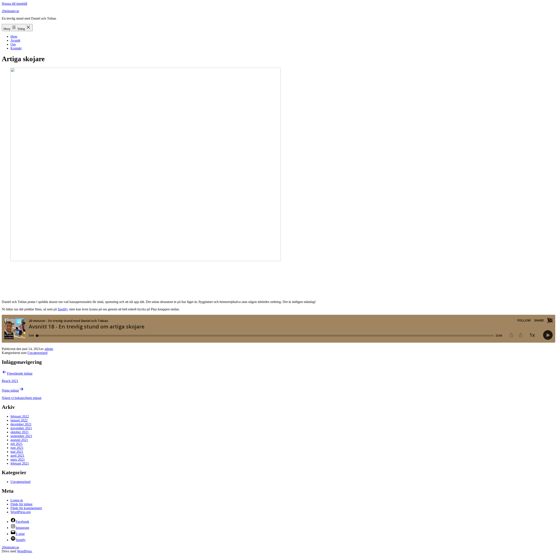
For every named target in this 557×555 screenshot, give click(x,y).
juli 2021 (16, 444)
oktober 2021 (19, 432)
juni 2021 (16, 448)
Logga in (16, 500)
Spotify (62, 309)
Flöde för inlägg (21, 504)
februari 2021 (19, 463)
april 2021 (17, 455)
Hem (13, 36)
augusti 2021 (19, 440)
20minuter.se (10, 11)
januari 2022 (19, 420)
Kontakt (16, 48)
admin (49, 349)
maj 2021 (16, 451)
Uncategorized (37, 353)
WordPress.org (20, 512)
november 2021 (21, 428)
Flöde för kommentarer (26, 508)
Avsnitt (15, 40)
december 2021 (21, 424)
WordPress (24, 551)
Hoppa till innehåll (14, 3)
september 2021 (21, 436)
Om (13, 44)
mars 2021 (17, 459)
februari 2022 (19, 416)
